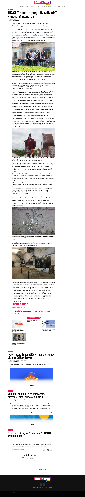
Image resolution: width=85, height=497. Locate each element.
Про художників (43, 6)
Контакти (50, 487)
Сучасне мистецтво (21, 307)
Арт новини (22, 6)
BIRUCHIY (37, 282)
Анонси (37, 6)
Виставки (27, 6)
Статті (59, 6)
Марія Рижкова (16, 20)
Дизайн (49, 6)
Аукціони (33, 6)
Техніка (54, 6)
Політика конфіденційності (38, 487)
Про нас (46, 487)
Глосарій (63, 6)
